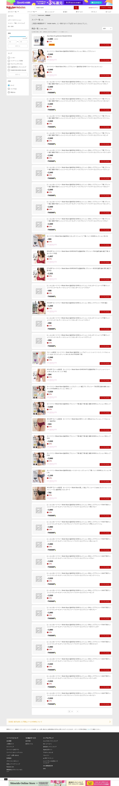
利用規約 (9, 758)
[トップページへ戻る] (16, 7)
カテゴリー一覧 (12, 11)
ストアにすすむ (105, 45)
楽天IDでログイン (93, 7)
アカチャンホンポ (48, 752)
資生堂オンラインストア (50, 746)
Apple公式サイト (47, 749)
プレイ (95, 12)
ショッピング (50, 12)
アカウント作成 (106, 7)
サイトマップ (10, 746)
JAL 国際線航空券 (48, 765)
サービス (80, 12)
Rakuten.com (10, 766)
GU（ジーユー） (47, 744)
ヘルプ (109, 12)
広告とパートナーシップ (13, 764)
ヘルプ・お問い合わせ (13, 755)
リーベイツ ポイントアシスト (15, 752)
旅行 (66, 12)
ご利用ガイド (10, 744)
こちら (88, 729)
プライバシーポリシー (13, 761)
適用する (17, 46)
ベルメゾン (46, 755)
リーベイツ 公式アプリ (13, 749)
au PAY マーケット (48, 758)
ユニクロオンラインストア (50, 741)
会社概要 (9, 741)
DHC (44, 768)
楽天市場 (28, 741)
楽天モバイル (29, 744)
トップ (33, 15)
